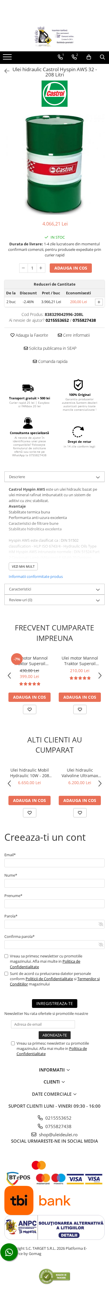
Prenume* (13, 895)
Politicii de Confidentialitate (49, 978)
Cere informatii (76, 335)
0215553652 (58, 1118)
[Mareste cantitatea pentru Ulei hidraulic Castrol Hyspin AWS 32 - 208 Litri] (41, 268)
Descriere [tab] (17, 476)
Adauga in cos (70, 268)
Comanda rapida (52, 361)
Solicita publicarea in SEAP (52, 348)
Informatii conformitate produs (36, 576)
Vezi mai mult (23, 566)
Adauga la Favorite (31, 335)
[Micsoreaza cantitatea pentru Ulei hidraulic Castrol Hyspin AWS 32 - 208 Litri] (23, 268)
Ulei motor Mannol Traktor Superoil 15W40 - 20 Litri (29, 660)
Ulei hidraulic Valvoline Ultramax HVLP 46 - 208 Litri (80, 772)
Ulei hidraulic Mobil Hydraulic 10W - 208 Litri (29, 772)
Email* (10, 854)
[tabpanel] (54, 164)
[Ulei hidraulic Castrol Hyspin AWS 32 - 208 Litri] (54, 164)
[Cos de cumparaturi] (89, 57)
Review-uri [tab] (20, 599)
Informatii (52, 1070)
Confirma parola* (19, 936)
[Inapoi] (4, 71)
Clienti (52, 1082)
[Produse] (8, 58)
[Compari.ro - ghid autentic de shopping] (54, 1276)
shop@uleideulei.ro (58, 1134)
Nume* (10, 875)
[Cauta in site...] (102, 57)
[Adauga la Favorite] (29, 709)
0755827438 (58, 1126)
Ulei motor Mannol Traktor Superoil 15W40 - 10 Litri (80, 660)
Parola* (10, 916)
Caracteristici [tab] (20, 589)
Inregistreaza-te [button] (54, 1003)
